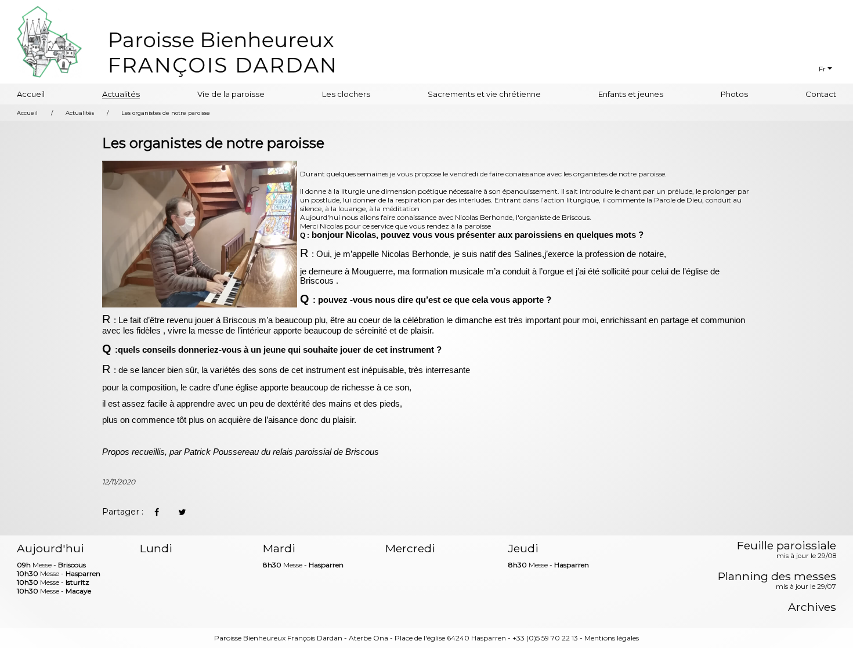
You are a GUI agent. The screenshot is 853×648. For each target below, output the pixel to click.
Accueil (31, 94)
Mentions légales (611, 637)
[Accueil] (222, 52)
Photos (734, 94)
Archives (812, 607)
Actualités (121, 94)
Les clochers (346, 94)
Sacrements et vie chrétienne (484, 94)
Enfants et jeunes (630, 94)
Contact (820, 94)
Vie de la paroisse (231, 94)
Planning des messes (777, 581)
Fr (822, 68)
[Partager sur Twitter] (181, 512)
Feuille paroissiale (786, 550)
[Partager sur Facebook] (156, 512)
